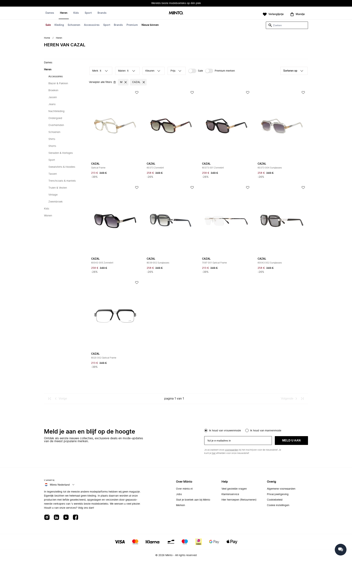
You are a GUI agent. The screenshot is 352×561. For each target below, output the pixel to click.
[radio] (206, 430)
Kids (76, 13)
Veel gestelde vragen (234, 489)
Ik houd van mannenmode (265, 430)
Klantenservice (230, 494)
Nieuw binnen (150, 25)
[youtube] (66, 517)
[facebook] (75, 517)
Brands (118, 25)
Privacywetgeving (278, 494)
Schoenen (74, 25)
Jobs (179, 494)
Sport (106, 25)
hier (214, 453)
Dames (49, 13)
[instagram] (47, 517)
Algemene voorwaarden (281, 489)
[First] (50, 398)
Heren (63, 13)
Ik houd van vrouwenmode (225, 430)
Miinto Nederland (60, 484)
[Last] (302, 398)
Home (47, 38)
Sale (48, 25)
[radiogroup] (256, 430)
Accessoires (92, 25)
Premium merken (225, 71)
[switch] (195, 70)
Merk (96, 71)
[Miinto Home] (176, 13)
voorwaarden (231, 450)
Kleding (59, 25)
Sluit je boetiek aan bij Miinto (193, 500)
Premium (132, 25)
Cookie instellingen (278, 505)
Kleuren (149, 71)
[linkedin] (56, 517)
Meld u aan (291, 440)
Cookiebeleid (275, 500)
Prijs (172, 71)
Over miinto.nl (184, 489)
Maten (123, 71)
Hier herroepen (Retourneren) (238, 500)
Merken (180, 505)
